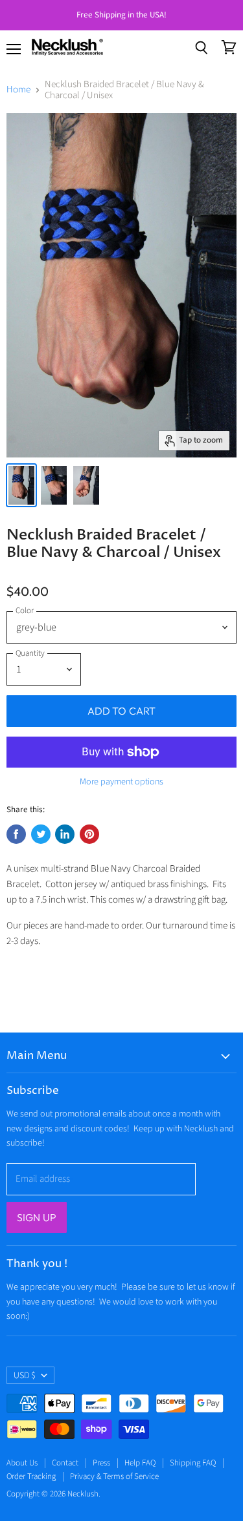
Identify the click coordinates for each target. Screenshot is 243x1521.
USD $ (25, 1375)
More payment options (121, 782)
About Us (22, 1463)
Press (101, 1463)
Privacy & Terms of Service (114, 1476)
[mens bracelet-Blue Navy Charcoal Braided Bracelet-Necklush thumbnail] (21, 485)
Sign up (36, 1217)
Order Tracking (31, 1476)
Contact (65, 1463)
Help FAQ (140, 1463)
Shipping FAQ (193, 1463)
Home (18, 89)
